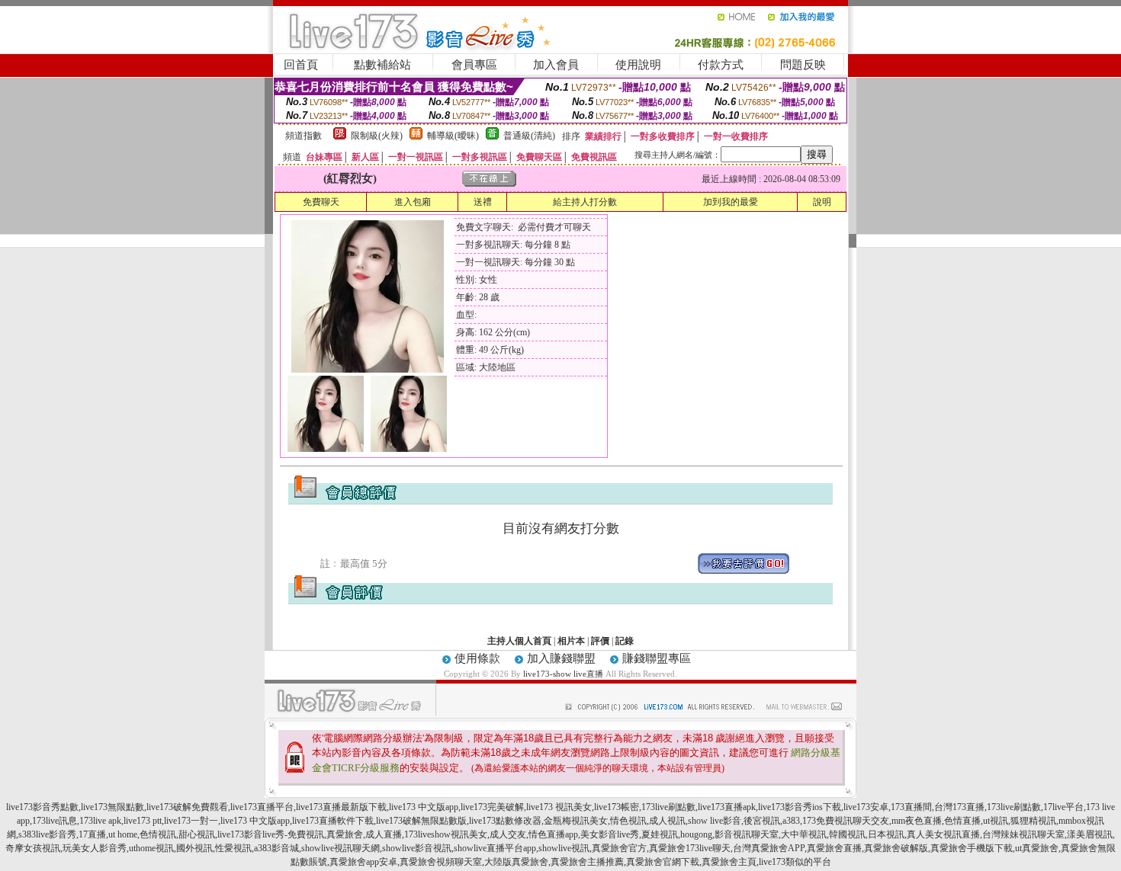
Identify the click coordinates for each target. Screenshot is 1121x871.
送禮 (483, 202)
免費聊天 (321, 202)
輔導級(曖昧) (453, 135)
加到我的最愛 (730, 202)
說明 (822, 202)
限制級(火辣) (377, 135)
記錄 (624, 641)
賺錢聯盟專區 (656, 658)
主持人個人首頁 (519, 641)
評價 (600, 641)
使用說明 (638, 65)
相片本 (571, 641)
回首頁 (301, 65)
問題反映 (803, 65)
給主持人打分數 (585, 202)
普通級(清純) (529, 135)
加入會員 (556, 65)
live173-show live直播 (563, 673)
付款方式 (721, 65)
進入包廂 (412, 202)
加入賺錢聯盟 (561, 658)
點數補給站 (382, 65)
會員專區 (474, 65)
